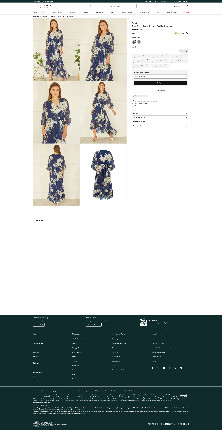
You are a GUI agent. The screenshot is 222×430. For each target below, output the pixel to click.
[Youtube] (164, 368)
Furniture (72, 12)
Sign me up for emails (94, 325)
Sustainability (115, 391)
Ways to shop (147, 1)
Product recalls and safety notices (67, 391)
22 (156, 66)
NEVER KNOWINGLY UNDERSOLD (43, 1)
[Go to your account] (179, 6)
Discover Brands (172, 12)
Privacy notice (99, 391)
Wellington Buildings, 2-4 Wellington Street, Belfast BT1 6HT (49, 400)
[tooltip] (186, 33)
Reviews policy (133, 391)
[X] (158, 368)
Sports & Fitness (127, 12)
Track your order (37, 372)
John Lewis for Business (158, 352)
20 (137, 66)
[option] (134, 42)
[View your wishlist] (183, 6)
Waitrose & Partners (158, 343)
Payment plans (116, 339)
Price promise (36, 356)
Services (74, 343)
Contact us (36, 339)
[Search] (90, 6)
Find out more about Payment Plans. (42, 402)
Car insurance (116, 361)
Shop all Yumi (69, 16)
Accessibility (123, 391)
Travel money (115, 348)
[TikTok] (181, 368)
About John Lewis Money (119, 370)
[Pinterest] (170, 368)
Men (43, 12)
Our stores (186, 1)
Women (35, 12)
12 (175, 56)
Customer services (38, 343)
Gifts (158, 12)
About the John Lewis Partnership (161, 348)
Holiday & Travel (144, 12)
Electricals (85, 12)
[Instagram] (175, 368)
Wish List (75, 361)
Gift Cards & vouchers (78, 339)
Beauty (112, 12)
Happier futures (156, 356)
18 (175, 61)
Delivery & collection (38, 368)
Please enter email (140, 76)
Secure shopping (51, 391)
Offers (74, 374)
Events (74, 379)
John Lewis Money (165, 1)
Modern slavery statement (85, 391)
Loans (113, 365)
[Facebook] (153, 368)
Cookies (107, 391)
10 (156, 56)
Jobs (153, 339)
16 (156, 61)
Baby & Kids (99, 12)
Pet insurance (116, 356)
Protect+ (154, 361)
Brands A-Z (75, 365)
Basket (74, 356)
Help (156, 1)
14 (137, 61)
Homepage (36, 16)
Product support (37, 348)
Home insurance (116, 352)
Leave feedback (38, 325)
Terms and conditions (39, 391)
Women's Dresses (56, 16)
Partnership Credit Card (119, 343)
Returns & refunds (38, 377)
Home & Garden (57, 12)
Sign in (175, 6)
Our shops (36, 352)
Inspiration (75, 370)
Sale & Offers (185, 12)
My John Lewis (177, 1)
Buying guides (76, 348)
